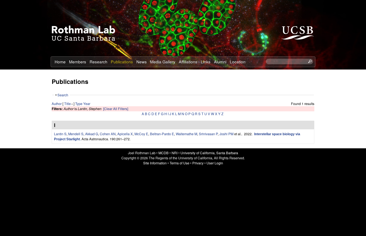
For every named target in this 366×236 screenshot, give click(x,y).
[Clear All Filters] (115, 108)
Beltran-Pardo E (162, 133)
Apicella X (125, 133)
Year (86, 103)
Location (237, 61)
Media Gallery (162, 61)
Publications (122, 61)
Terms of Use (179, 163)
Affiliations (188, 61)
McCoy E (141, 133)
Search (62, 95)
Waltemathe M (186, 133)
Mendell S (75, 133)
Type (78, 103)
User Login (215, 163)
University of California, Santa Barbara (209, 152)
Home (60, 61)
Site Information (155, 163)
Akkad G (91, 133)
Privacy (198, 163)
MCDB (163, 152)
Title (67, 103)
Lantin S (60, 133)
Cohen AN (108, 133)
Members (77, 61)
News (141, 61)
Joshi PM (226, 133)
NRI (174, 152)
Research (98, 61)
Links (206, 61)
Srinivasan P (208, 133)
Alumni (220, 61)
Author (57, 103)
